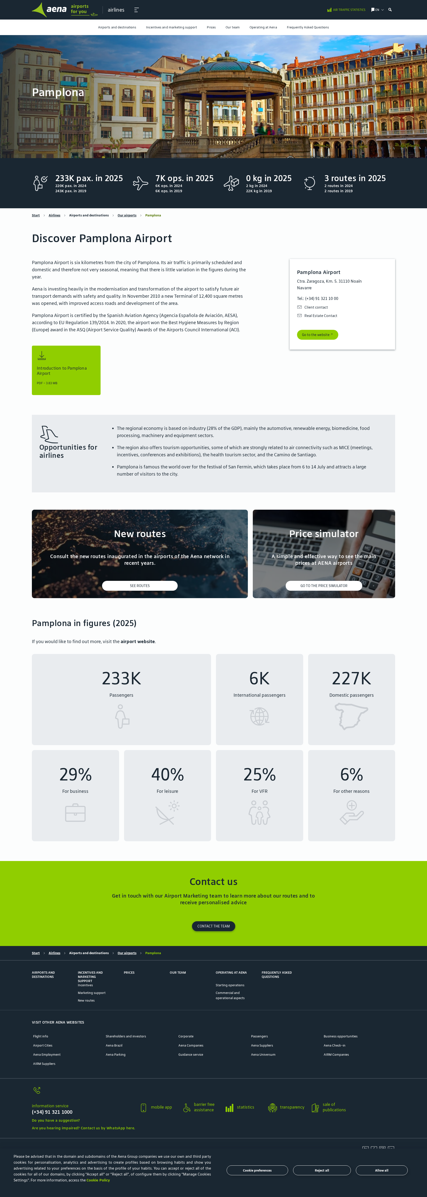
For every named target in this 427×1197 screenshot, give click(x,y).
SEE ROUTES (140, 586)
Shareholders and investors (126, 1036)
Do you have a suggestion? (56, 1120)
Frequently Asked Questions (308, 27)
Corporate (185, 1036)
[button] (136, 10)
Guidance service (190, 1054)
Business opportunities (341, 1036)
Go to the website (316, 335)
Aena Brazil (114, 1045)
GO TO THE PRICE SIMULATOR (323, 586)
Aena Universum (263, 1054)
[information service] (83, 1093)
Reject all (322, 1170)
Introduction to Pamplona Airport (62, 371)
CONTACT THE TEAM (213, 926)
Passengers (259, 1036)
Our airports (127, 215)
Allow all (381, 1170)
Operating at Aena (263, 27)
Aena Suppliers (262, 1045)
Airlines (54, 215)
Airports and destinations (117, 27)
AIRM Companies (336, 1054)
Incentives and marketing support (171, 27)
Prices (211, 27)
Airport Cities (42, 1045)
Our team (233, 27)
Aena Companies (190, 1045)
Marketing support (92, 993)
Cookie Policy (98, 1180)
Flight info (40, 1036)
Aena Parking (116, 1054)
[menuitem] (117, 27)
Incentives (85, 985)
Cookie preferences (257, 1170)
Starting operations (230, 985)
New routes (86, 1000)
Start (36, 215)
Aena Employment (47, 1054)
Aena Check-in (334, 1045)
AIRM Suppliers (44, 1064)
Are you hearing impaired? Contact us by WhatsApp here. (83, 1128)
